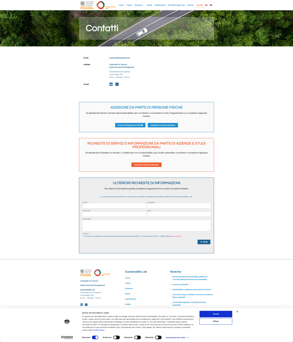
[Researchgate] (117, 84)
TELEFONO (86, 211)
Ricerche (138, 5)
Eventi (149, 5)
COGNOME (151, 202)
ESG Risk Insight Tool (176, 5)
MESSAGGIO (87, 219)
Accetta (216, 314)
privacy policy (175, 236)
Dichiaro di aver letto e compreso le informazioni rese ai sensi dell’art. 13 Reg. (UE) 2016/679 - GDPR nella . (133, 236)
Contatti (199, 5)
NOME (85, 202)
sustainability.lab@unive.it (119, 58)
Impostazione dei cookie (175, 337)
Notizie (128, 304)
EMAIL (149, 211)
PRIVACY (86, 234)
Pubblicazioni (160, 5)
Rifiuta (215, 321)
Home (121, 5)
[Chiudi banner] (237, 311)
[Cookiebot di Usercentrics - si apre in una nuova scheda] (67, 337)
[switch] (116, 337)
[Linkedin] (111, 84)
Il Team (129, 5)
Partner (190, 5)
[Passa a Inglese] (211, 5)
